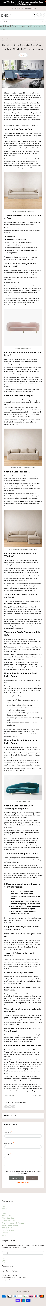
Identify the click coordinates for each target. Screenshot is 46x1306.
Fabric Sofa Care (8, 1218)
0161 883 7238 (16, 8)
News (8, 39)
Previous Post (11, 1095)
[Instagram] (4, 1260)
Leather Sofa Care (8, 1220)
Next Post (36, 1095)
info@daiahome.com (30, 8)
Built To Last (6, 1216)
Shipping (5, 1232)
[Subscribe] (41, 1253)
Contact (4, 1213)
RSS (24, 55)
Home (3, 39)
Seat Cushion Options (10, 1225)
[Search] (43, 21)
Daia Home (25, 1291)
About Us (5, 1211)
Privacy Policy (7, 1228)
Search (4, 1208)
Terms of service (8, 1230)
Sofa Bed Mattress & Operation (13, 1223)
